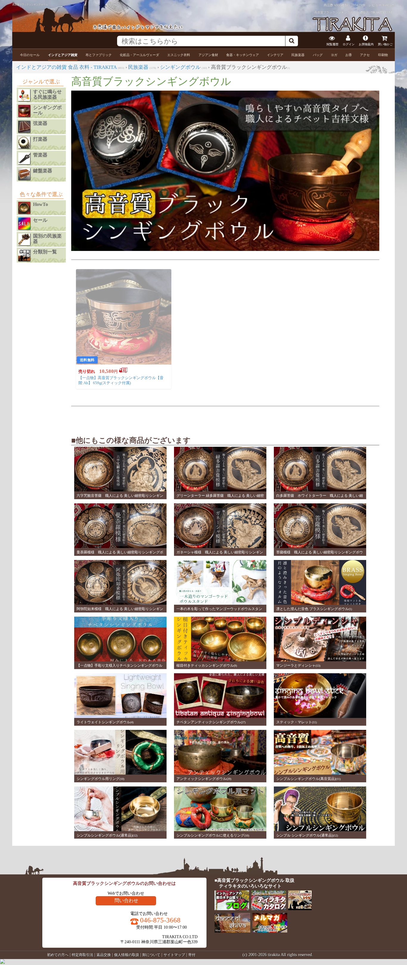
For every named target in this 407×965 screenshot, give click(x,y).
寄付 (191, 955)
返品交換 (104, 955)
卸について (151, 955)
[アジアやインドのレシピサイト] (300, 909)
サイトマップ (174, 955)
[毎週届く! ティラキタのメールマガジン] (270, 931)
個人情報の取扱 (126, 955)
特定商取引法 (82, 955)
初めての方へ (58, 955)
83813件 (389, 5)
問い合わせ (126, 900)
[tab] (29, 55)
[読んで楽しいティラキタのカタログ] (269, 909)
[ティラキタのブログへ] (232, 909)
